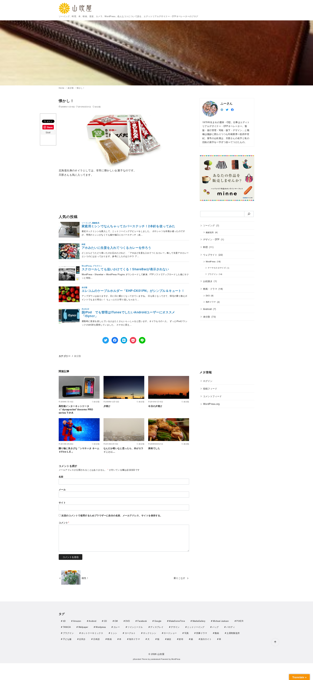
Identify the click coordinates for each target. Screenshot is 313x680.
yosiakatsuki (155, 659)
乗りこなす (179, 578)
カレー (116, 626)
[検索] (249, 214)
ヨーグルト (130, 633)
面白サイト (206, 639)
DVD (208, 295)
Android (207, 308)
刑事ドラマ (201, 633)
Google (157, 620)
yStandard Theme (140, 659)
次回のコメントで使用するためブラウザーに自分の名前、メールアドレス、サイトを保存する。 (111, 515)
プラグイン (213, 274)
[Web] (221, 109)
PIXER (239, 620)
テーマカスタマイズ (217, 267)
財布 (181, 639)
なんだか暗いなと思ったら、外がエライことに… (123, 450)
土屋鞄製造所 (233, 633)
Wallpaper (83, 626)
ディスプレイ (156, 626)
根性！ (85, 578)
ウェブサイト (210, 254)
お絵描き (208, 281)
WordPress (211, 261)
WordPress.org (211, 403)
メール (62, 489)
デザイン (175, 626)
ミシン (114, 633)
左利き (82, 639)
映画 (109, 639)
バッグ (215, 626)
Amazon (77, 620)
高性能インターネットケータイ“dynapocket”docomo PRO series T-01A (76, 409)
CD (105, 620)
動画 (217, 633)
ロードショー (170, 633)
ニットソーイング (196, 626)
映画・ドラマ (210, 288)
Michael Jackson (221, 620)
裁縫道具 (210, 232)
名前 (61, 476)
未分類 (70, 87)
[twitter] (227, 109)
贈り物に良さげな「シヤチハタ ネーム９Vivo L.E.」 (79, 450)
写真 (186, 633)
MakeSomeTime (177, 620)
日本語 (96, 639)
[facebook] (232, 109)
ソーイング (209, 225)
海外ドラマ (211, 301)
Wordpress (101, 626)
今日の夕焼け (155, 406)
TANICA (67, 626)
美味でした (154, 448)
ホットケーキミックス (92, 633)
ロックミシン (149, 633)
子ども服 (67, 639)
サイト (62, 502)
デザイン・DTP (211, 239)
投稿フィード (210, 388)
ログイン (208, 380)
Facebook (142, 620)
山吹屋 (160, 654)
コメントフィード (212, 396)
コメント (64, 522)
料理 (205, 247)
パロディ (230, 626)
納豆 (169, 639)
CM (116, 620)
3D (64, 620)
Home (62, 87)
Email (48, 132)
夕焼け (107, 406)
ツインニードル (135, 626)
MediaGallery (199, 620)
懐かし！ (81, 87)
